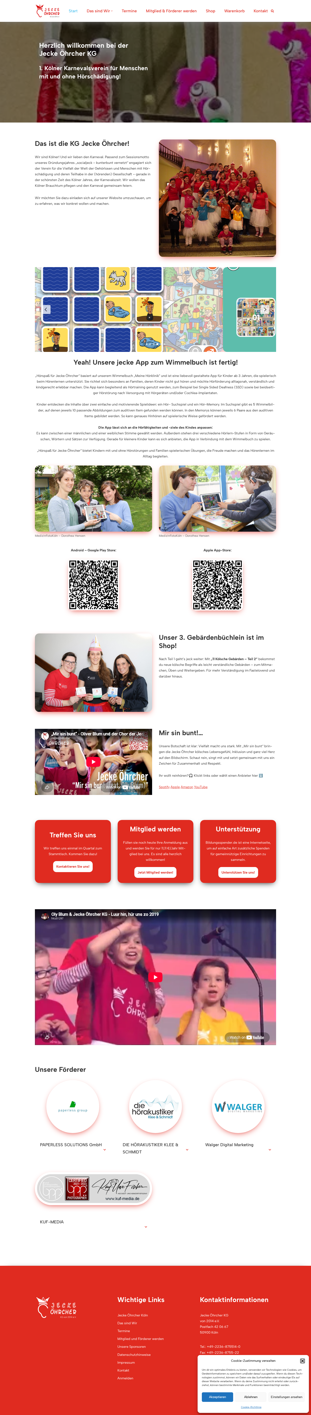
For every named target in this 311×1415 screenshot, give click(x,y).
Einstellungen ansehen (286, 1397)
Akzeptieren (217, 1397)
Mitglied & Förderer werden (171, 10)
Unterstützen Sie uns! (238, 872)
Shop (210, 10)
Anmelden (125, 1378)
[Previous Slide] (46, 309)
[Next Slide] (264, 309)
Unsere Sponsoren (131, 1347)
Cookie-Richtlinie (251, 1407)
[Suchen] (272, 11)
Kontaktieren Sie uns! (72, 866)
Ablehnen (250, 1397)
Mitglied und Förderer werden (140, 1339)
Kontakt (261, 10)
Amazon (187, 787)
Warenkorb (234, 10)
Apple (175, 787)
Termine (129, 10)
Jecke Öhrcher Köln (132, 1315)
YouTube (201, 787)
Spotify (164, 787)
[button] (302, 1361)
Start (73, 10)
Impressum (126, 1363)
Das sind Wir (127, 1323)
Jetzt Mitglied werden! (155, 872)
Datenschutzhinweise (134, 1355)
